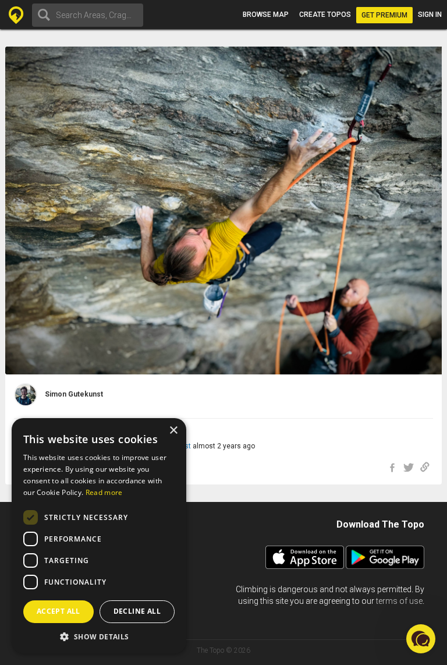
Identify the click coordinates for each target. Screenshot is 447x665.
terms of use (399, 601)
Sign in (430, 14)
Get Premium (384, 15)
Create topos (325, 14)
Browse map (266, 14)
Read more (104, 492)
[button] (99, 636)
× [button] (173, 430)
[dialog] (99, 535)
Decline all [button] (137, 611)
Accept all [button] (58, 611)
